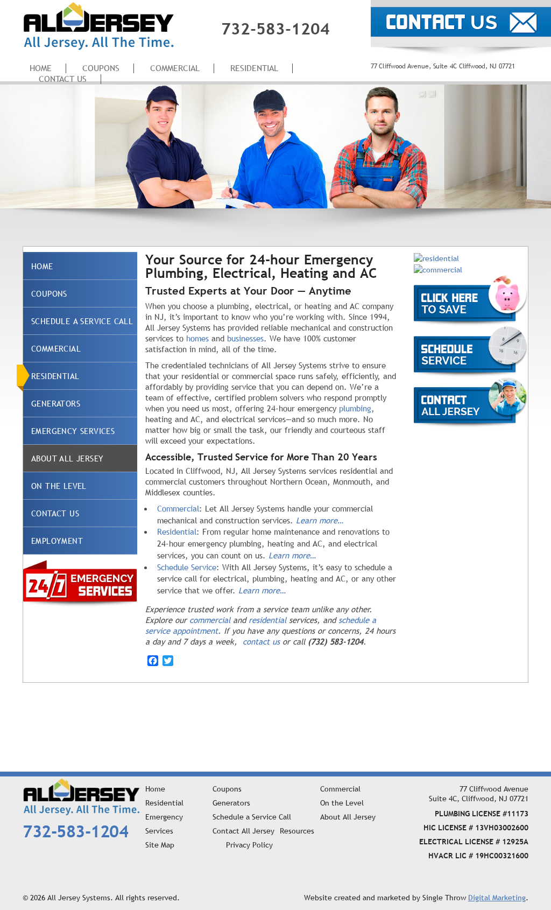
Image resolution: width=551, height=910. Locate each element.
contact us (261, 641)
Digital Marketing (497, 897)
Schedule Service (186, 567)
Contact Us (63, 79)
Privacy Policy (249, 845)
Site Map (159, 845)
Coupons (49, 293)
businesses (245, 338)
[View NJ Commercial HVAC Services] (438, 269)
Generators (55, 403)
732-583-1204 (275, 28)
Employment (57, 540)
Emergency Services (73, 430)
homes (197, 338)
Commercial (175, 68)
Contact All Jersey (243, 831)
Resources (297, 831)
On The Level (59, 485)
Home (42, 266)
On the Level (342, 803)
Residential (254, 68)
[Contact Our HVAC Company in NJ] (471, 402)
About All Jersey (67, 458)
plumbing (355, 408)
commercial (209, 619)
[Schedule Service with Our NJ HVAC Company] (471, 351)
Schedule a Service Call (82, 321)
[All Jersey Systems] (99, 25)
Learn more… (319, 520)
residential (267, 619)
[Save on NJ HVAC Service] (471, 300)
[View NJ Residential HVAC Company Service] (436, 257)
